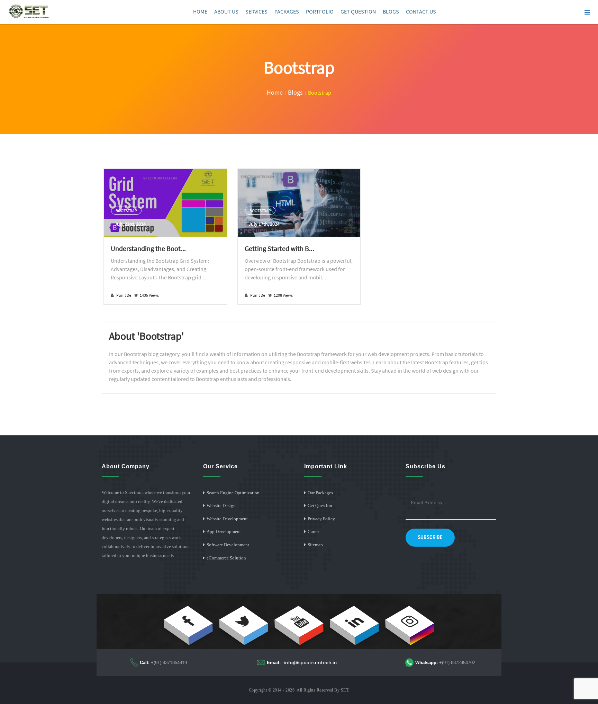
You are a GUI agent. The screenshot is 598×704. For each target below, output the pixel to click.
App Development (224, 531)
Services (256, 11)
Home (200, 11)
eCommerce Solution (226, 557)
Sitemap (315, 544)
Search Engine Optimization (233, 492)
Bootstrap (126, 210)
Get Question (358, 11)
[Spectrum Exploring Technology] (29, 11)
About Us (226, 11)
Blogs (391, 11)
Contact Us (421, 11)
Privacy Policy (321, 518)
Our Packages (320, 492)
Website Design (221, 505)
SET (344, 690)
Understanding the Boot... (148, 248)
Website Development (227, 518)
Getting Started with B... (279, 248)
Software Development (228, 544)
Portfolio (320, 11)
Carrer (313, 531)
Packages (286, 11)
